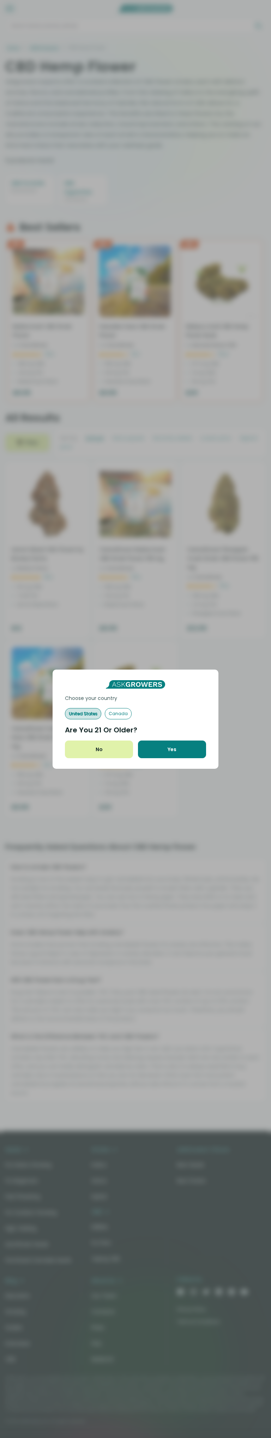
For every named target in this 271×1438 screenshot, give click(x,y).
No (99, 749)
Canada (118, 714)
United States (83, 714)
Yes (172, 749)
